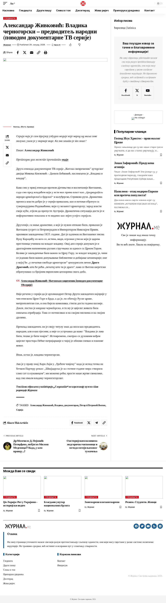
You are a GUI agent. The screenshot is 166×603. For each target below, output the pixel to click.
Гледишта (10, 18)
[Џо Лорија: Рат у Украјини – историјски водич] (22, 487)
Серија (19, 409)
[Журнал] (83, 3)
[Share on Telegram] (96, 423)
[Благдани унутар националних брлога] (62, 487)
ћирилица (119, 28)
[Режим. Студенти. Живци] (144, 487)
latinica (131, 28)
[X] (137, 92)
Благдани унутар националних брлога (57, 504)
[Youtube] (148, 92)
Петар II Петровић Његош (92, 405)
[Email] (31, 52)
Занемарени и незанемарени (102, 502)
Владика (58, 405)
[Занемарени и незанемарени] (103, 487)
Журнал (7, 45)
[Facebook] (126, 92)
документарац (71, 405)
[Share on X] (24, 52)
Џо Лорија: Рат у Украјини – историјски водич (20, 504)
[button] (6, 3)
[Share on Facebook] (17, 52)
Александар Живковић (41, 405)
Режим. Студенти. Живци (140, 502)
